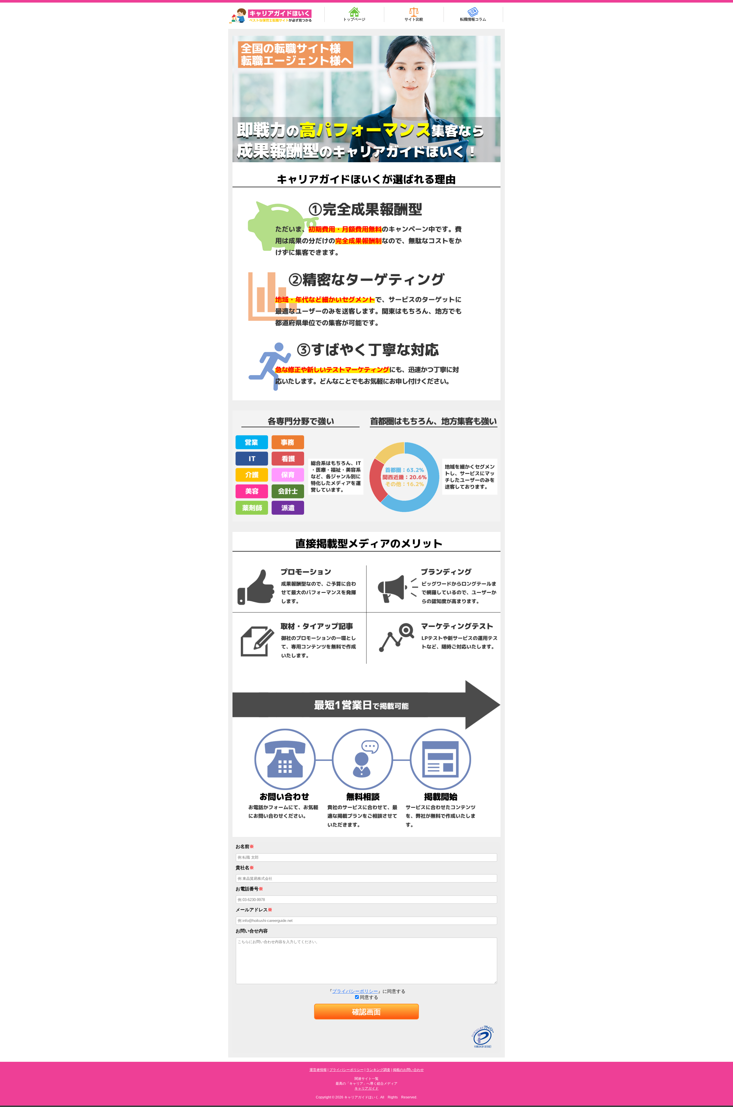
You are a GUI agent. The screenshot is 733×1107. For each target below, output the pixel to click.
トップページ (354, 19)
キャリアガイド (366, 1088)
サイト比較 (414, 19)
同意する (368, 997)
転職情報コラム (473, 19)
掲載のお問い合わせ (408, 1070)
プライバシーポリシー (355, 991)
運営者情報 (318, 1070)
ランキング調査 (378, 1070)
